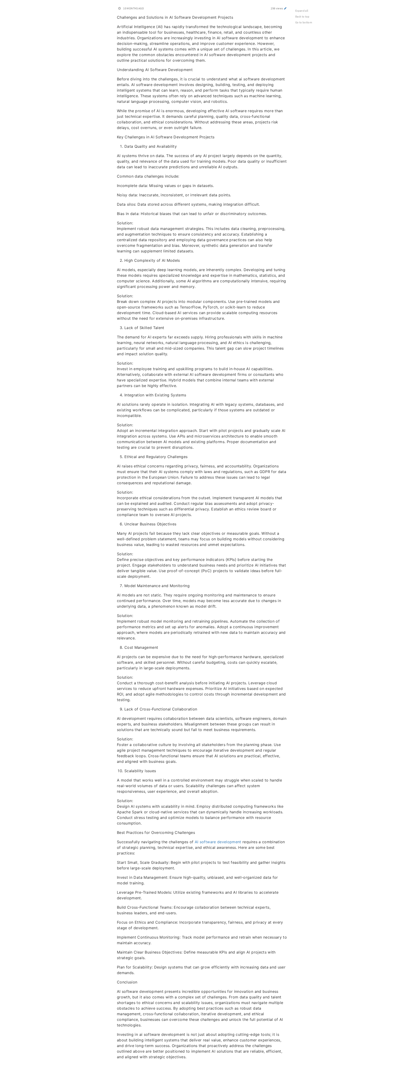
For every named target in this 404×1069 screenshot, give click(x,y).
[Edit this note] (285, 8)
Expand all (301, 10)
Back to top (302, 16)
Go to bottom (303, 22)
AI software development (218, 841)
